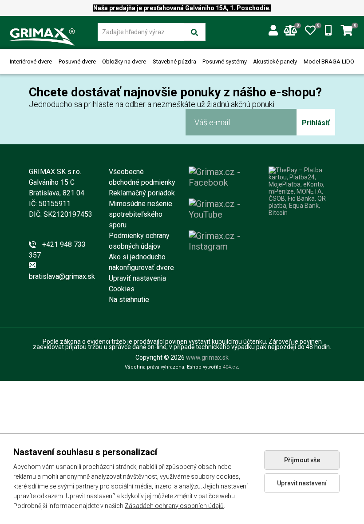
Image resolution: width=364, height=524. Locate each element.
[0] (310, 28)
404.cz (230, 367)
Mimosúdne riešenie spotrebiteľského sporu (140, 214)
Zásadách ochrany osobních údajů (174, 505)
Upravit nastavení (302, 483)
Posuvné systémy (224, 61)
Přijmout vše (302, 460)
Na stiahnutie (129, 299)
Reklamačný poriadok (142, 193)
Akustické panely (275, 61)
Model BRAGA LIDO (329, 61)
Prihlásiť (316, 123)
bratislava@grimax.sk (62, 276)
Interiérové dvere (31, 61)
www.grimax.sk (207, 357)
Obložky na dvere (124, 61)
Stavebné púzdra (174, 61)
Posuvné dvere (77, 61)
